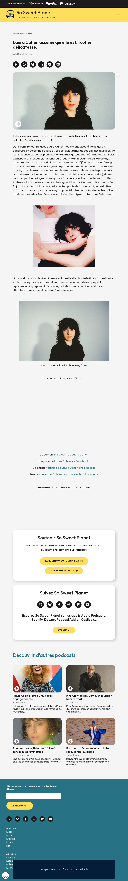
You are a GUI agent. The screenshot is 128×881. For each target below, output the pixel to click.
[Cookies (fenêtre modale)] (5, 875)
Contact (10, 857)
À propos (11, 854)
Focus (9, 842)
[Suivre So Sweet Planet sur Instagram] (40, 603)
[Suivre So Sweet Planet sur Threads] (68, 603)
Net (8, 846)
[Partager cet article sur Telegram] (50, 64)
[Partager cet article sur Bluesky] (33, 64)
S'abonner (64, 630)
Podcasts (11, 828)
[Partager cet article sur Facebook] (16, 64)
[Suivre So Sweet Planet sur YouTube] (87, 603)
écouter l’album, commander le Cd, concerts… (70, 474)
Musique (10, 839)
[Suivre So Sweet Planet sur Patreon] (78, 603)
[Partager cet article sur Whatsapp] (24, 64)
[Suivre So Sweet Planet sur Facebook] (59, 603)
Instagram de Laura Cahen (71, 454)
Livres (9, 832)
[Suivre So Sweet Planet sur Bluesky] (50, 603)
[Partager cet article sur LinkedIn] (41, 64)
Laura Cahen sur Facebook (71, 461)
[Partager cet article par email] (58, 64)
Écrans (10, 835)
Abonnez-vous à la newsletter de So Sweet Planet (31, 788)
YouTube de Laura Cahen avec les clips (70, 467)
